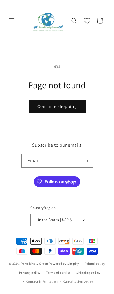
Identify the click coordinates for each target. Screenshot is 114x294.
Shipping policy (88, 273)
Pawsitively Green (34, 263)
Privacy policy (30, 273)
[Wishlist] (87, 20)
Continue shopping (57, 106)
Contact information (42, 281)
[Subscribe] (86, 161)
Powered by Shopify (64, 263)
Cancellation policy (78, 281)
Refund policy (94, 263)
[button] (11, 20)
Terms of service (58, 273)
